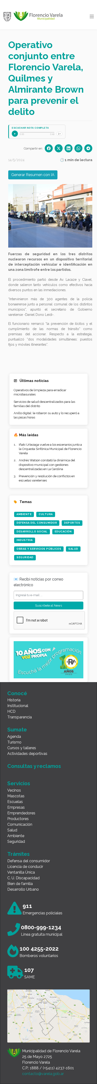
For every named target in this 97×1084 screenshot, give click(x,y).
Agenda (14, 736)
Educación (63, 531)
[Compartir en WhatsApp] (78, 148)
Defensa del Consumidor (36, 522)
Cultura (46, 514)
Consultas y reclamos (34, 766)
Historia (13, 700)
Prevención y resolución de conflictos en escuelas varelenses (47, 478)
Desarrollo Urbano (23, 889)
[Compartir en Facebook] (49, 148)
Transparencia (19, 717)
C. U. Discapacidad (23, 878)
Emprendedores (21, 813)
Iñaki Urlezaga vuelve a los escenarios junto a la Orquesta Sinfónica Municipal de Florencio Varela (50, 449)
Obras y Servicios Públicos (38, 548)
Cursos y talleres (21, 748)
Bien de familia (20, 883)
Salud (73, 548)
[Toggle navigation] (92, 16)
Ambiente (24, 514)
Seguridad (24, 557)
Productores (18, 818)
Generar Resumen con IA (32, 174)
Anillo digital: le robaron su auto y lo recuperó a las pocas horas (46, 415)
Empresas (16, 807)
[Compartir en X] (59, 148)
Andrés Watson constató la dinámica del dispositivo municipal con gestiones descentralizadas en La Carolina (47, 464)
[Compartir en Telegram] (88, 148)
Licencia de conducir (25, 866)
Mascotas (15, 796)
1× (59, 133)
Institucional (17, 705)
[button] (24, 216)
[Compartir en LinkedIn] (69, 148)
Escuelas (15, 801)
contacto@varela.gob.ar (43, 1073)
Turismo (14, 742)
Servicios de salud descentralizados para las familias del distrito (44, 404)
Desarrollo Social (32, 531)
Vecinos (14, 790)
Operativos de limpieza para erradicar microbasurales (40, 392)
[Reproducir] (15, 134)
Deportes (72, 522)
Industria (24, 540)
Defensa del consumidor (28, 861)
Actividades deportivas (27, 753)
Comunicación (19, 824)
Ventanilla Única (21, 872)
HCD (11, 711)
